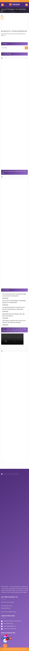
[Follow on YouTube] (10, 638)
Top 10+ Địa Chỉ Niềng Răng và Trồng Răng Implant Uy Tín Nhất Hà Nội (14, 301)
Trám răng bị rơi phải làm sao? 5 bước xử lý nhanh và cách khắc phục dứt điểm (14, 321)
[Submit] (26, 47)
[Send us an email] (8, 638)
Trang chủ (3, 9)
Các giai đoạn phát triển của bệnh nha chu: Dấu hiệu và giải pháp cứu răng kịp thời (13, 308)
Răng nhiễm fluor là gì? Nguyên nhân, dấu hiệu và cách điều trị (13, 315)
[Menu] (2, 5)
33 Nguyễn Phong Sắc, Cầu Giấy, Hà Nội (12, 621)
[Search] (26, 5)
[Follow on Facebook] (2, 638)
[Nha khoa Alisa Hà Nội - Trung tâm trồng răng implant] (14, 4)
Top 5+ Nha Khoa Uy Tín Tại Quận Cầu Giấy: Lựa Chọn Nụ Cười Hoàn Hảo (14, 295)
